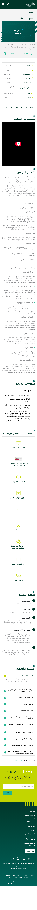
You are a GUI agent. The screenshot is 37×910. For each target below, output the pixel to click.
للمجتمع (31, 12)
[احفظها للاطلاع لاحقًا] (5, 54)
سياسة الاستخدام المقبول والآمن (19, 883)
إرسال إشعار (28, 54)
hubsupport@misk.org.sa (18, 868)
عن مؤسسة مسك (29, 818)
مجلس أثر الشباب (29, 831)
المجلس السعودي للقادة (26, 834)
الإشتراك (7, 793)
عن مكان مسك (30, 815)
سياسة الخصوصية (18, 881)
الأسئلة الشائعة (30, 821)
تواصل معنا (18, 760)
